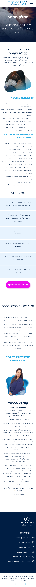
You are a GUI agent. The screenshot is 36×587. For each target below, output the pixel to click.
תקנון (28, 584)
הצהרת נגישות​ (20, 584)
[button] (31, 3)
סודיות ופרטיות (10, 584)
